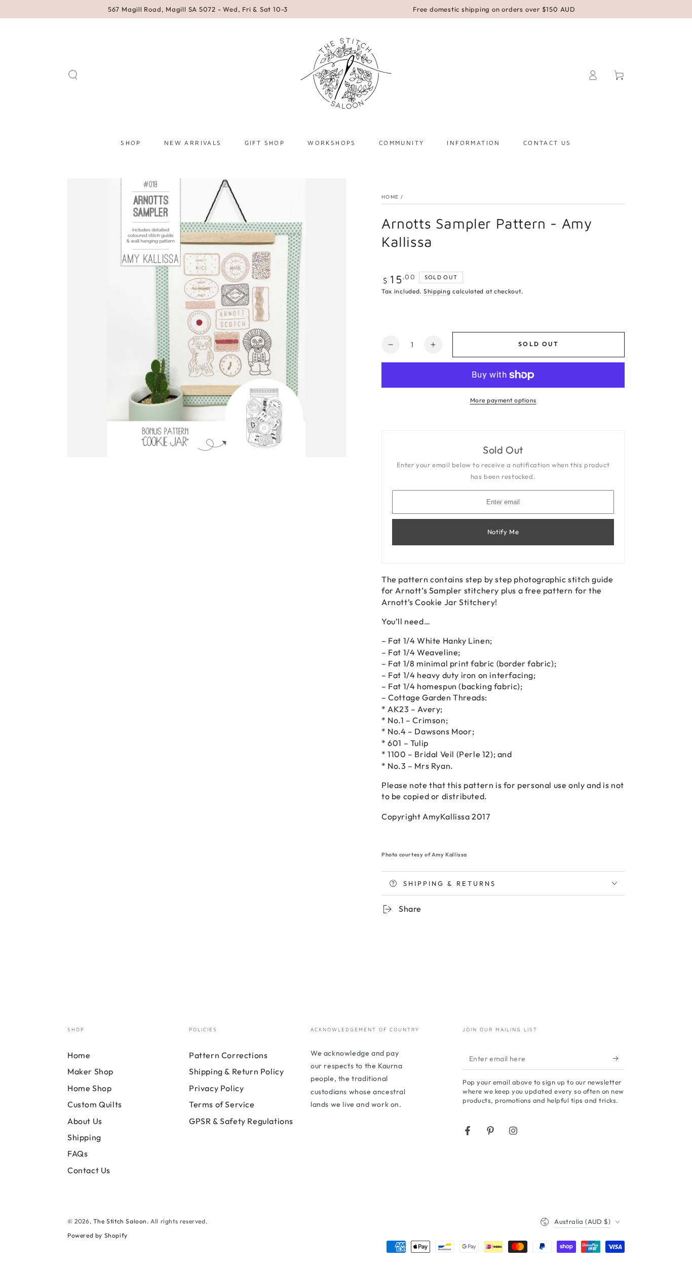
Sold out (538, 344)
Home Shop (89, 1088)
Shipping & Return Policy (236, 1071)
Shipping (437, 291)
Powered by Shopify (97, 1235)
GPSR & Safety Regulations (241, 1121)
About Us (84, 1121)
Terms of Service (222, 1104)
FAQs (77, 1153)
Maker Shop (90, 1071)
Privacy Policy (216, 1088)
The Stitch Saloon (120, 1221)
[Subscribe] (619, 1058)
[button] (73, 75)
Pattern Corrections (228, 1055)
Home (390, 197)
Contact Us (88, 1170)
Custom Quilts (94, 1104)
